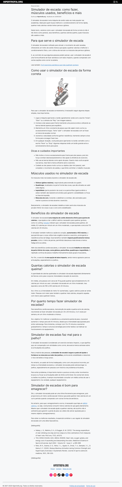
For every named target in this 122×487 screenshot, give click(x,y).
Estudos (46, 223)
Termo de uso (90, 486)
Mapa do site (67, 469)
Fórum (53, 469)
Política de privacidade (77, 486)
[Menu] (115, 2)
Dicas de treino (35, 6)
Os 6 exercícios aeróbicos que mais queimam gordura (59, 65)
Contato (58, 469)
